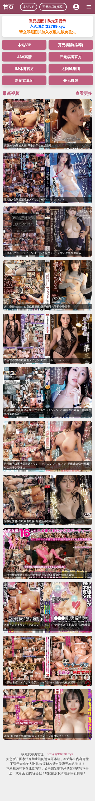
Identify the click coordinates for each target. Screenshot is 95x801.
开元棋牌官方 (71, 56)
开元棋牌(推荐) (53, 7)
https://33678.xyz (60, 754)
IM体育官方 (24, 68)
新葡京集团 (24, 80)
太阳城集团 (70, 68)
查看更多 (83, 93)
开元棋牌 (70, 80)
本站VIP (28, 7)
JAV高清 (24, 56)
